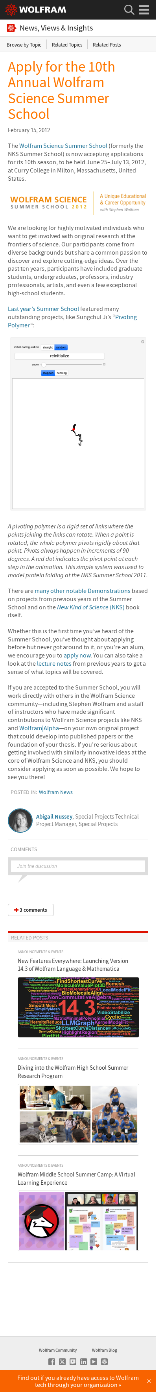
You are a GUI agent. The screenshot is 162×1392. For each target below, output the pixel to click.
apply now (77, 655)
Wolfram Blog (104, 1350)
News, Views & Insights (56, 27)
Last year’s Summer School (43, 309)
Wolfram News (56, 792)
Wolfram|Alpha (39, 728)
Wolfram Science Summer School (63, 145)
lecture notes (54, 663)
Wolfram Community (58, 1350)
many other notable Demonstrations (83, 591)
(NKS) (91, 607)
